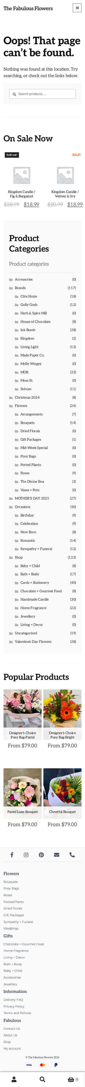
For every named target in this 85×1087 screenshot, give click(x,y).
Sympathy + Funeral (36, 549)
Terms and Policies (17, 1013)
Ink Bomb (27, 330)
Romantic (27, 541)
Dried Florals (30, 431)
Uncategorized (26, 633)
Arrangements (31, 414)
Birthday (27, 515)
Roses (24, 473)
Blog (7, 1042)
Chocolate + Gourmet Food (41, 591)
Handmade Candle (34, 600)
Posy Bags (28, 456)
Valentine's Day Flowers (33, 642)
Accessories (24, 280)
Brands (20, 288)
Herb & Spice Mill (33, 313)
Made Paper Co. (32, 355)
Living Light (29, 347)
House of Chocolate (35, 322)
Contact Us (11, 1029)
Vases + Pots (29, 490)
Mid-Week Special (34, 448)
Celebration (29, 524)
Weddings (11, 928)
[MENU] (77, 7)
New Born (28, 532)
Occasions (22, 507)
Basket (67, 1077)
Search (42, 1079)
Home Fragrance (33, 608)
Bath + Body (29, 574)
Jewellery (27, 617)
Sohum (25, 389)
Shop (19, 557)
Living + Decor (31, 625)
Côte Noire (28, 297)
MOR (24, 372)
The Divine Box (32, 482)
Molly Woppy (31, 364)
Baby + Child (30, 566)
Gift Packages (30, 440)
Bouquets (27, 423)
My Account (14, 1079)
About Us (10, 1035)
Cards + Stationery (34, 583)
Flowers (21, 406)
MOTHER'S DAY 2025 (32, 498)
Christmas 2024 (27, 398)
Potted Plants (30, 465)
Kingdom (27, 339)
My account (12, 1048)
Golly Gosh (29, 305)
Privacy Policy (13, 1006)
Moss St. (26, 381)
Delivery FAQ (13, 1000)
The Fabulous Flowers (28, 8)
